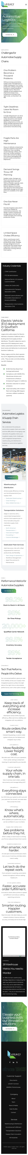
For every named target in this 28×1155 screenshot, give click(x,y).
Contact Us (9, 34)
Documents (13, 1080)
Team (13, 1102)
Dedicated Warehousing (13, 498)
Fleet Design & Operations (14, 555)
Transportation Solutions (13, 1130)
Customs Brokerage (12, 537)
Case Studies (13, 1109)
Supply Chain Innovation (13, 1134)
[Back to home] (7, 4)
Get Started (7, 591)
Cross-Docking (10, 500)
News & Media (13, 1105)
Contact (13, 1112)
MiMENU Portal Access (13, 1087)
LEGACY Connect (13, 1084)
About (13, 1098)
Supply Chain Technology (12, 694)
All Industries (13, 1137)
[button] (26, 4)
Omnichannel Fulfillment (13, 1127)
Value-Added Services (12, 503)
